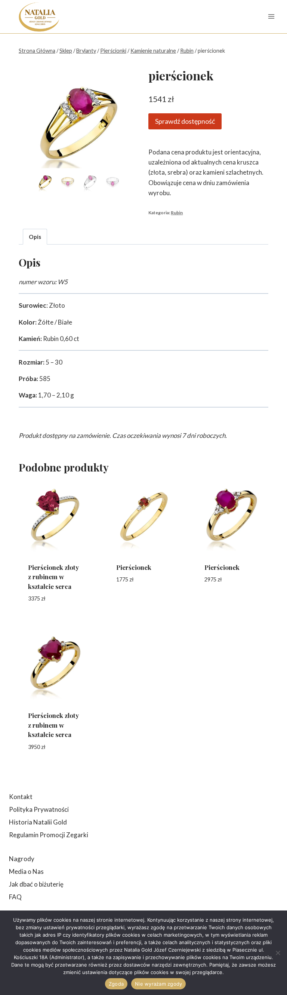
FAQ (15, 897)
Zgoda (116, 984)
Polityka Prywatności (39, 809)
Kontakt (21, 797)
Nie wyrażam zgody (158, 984)
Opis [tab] (35, 236)
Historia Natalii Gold (38, 822)
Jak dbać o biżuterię (36, 884)
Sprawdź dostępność (185, 121)
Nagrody (21, 859)
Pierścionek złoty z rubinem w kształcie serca (53, 576)
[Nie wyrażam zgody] (277, 952)
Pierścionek (133, 567)
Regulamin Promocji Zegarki (48, 835)
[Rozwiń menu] (271, 16)
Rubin (177, 212)
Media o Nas (26, 871)
